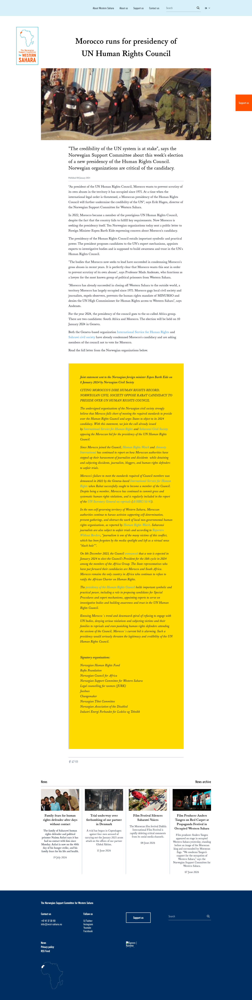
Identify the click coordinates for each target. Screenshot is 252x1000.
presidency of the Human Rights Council (110, 587)
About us (123, 8)
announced (131, 553)
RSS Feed (45, 951)
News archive (203, 782)
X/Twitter (87, 920)
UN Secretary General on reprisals (109, 501)
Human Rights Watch (136, 447)
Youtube (87, 927)
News (43, 942)
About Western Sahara (103, 8)
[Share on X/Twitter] (73, 762)
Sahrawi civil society (81, 337)
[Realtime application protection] (147, 944)
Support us (244, 102)
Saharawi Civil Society (153, 429)
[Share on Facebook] (69, 762)
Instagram (88, 924)
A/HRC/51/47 (142, 501)
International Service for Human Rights (143, 332)
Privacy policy (47, 946)
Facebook (88, 931)
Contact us (154, 8)
